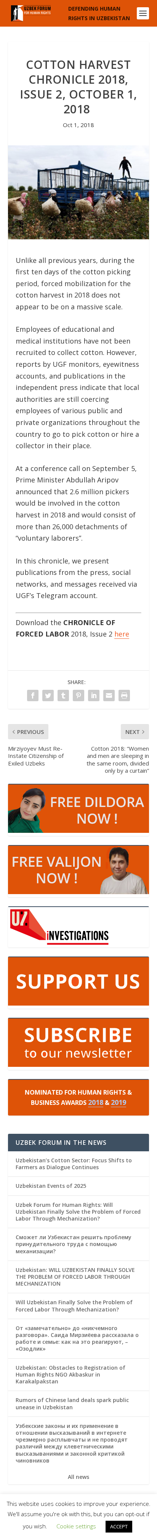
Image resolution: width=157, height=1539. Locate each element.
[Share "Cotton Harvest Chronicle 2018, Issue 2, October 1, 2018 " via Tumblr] (63, 695)
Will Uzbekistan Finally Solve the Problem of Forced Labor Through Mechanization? (74, 1306)
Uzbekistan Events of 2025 (51, 1185)
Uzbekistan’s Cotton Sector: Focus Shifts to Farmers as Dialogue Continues (74, 1164)
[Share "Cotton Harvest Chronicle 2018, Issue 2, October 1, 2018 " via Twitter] (48, 695)
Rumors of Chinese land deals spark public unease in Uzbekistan (72, 1403)
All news (78, 1477)
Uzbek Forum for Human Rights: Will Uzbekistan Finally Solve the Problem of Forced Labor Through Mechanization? (78, 1211)
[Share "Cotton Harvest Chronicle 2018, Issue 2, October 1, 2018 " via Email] (109, 695)
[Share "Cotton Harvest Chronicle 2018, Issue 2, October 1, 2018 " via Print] (124, 695)
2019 (118, 1102)
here (121, 633)
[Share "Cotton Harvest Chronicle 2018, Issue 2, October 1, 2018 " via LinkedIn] (93, 695)
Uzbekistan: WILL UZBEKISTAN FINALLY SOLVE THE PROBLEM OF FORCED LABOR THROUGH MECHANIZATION (75, 1276)
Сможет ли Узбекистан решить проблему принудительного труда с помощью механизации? (73, 1243)
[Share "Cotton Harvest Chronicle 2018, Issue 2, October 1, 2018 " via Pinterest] (78, 695)
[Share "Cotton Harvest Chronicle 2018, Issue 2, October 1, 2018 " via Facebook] (32, 695)
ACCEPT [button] (119, 1526)
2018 (95, 1102)
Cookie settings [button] (76, 1526)
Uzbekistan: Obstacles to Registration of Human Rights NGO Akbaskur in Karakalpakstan (70, 1374)
